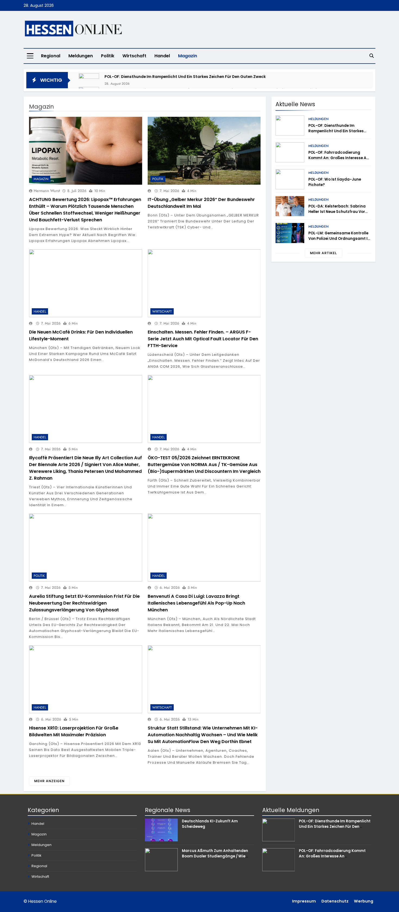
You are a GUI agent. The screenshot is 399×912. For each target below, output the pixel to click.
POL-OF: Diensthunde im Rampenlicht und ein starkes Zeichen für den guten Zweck (185, 76)
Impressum (304, 901)
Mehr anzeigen (49, 781)
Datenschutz (335, 901)
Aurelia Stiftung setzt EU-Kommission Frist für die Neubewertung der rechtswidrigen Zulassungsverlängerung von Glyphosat (84, 603)
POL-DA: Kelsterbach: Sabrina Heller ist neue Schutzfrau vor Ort (337, 212)
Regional (50, 56)
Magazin (187, 56)
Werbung (363, 901)
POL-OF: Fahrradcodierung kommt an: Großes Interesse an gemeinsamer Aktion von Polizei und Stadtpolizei (339, 160)
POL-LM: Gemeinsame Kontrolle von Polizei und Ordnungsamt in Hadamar (339, 239)
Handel (162, 56)
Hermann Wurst (47, 190)
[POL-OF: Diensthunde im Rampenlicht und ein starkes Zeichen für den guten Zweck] (89, 83)
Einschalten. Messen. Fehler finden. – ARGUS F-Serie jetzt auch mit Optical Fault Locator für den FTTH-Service (203, 339)
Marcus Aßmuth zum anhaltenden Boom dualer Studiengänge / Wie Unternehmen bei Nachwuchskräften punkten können (217, 859)
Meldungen (80, 56)
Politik (107, 56)
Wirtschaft (134, 56)
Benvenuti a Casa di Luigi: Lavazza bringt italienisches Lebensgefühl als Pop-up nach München (196, 603)
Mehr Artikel (323, 253)
